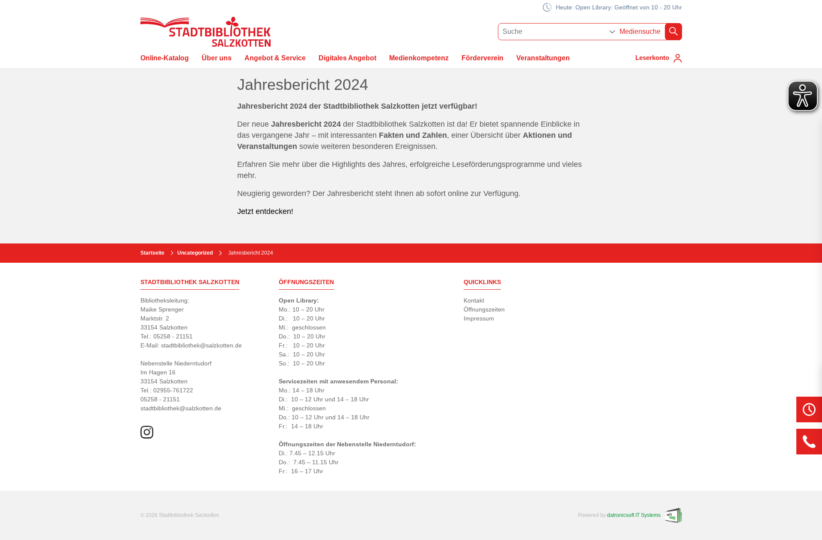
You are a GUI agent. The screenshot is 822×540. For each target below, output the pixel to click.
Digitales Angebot (347, 58)
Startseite (152, 253)
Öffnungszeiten (484, 309)
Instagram (146, 432)
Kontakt (474, 300)
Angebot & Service (275, 58)
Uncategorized (195, 253)
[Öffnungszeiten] (809, 409)
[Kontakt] (809, 441)
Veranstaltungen (543, 58)
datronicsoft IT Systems (634, 515)
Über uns (217, 58)
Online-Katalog (164, 58)
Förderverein (482, 58)
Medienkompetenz (419, 58)
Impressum (479, 318)
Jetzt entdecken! (265, 211)
